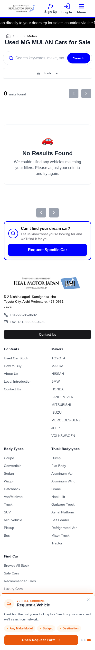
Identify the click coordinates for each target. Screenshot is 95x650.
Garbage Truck (63, 504)
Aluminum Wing (63, 481)
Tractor (56, 543)
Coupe (9, 458)
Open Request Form (38, 640)
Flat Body (58, 466)
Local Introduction (17, 381)
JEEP (55, 428)
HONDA (57, 389)
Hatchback (12, 489)
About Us (11, 374)
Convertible (12, 466)
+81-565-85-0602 (23, 315)
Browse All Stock (16, 565)
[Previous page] (73, 93)
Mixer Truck (60, 535)
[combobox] (35, 58)
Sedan (9, 473)
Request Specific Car (47, 250)
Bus (7, 535)
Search (79, 58)
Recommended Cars (20, 581)
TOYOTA (58, 358)
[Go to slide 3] (89, 640)
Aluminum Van (62, 473)
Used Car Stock (16, 358)
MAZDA (57, 366)
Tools (47, 73)
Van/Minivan (13, 497)
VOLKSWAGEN (63, 436)
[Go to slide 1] (82, 640)
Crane (56, 489)
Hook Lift (58, 497)
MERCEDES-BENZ (66, 420)
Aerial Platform (62, 512)
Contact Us (47, 334)
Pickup (9, 528)
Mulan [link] (32, 36)
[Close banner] (88, 599)
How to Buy (12, 366)
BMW (55, 381)
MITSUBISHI (61, 405)
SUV (7, 512)
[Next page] (86, 93)
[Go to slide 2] (85, 640)
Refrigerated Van (64, 528)
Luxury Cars (13, 589)
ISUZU (56, 412)
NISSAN (57, 374)
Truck (8, 504)
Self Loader (60, 520)
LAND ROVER (62, 397)
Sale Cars (11, 573)
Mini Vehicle (13, 520)
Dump (56, 458)
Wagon (9, 481)
